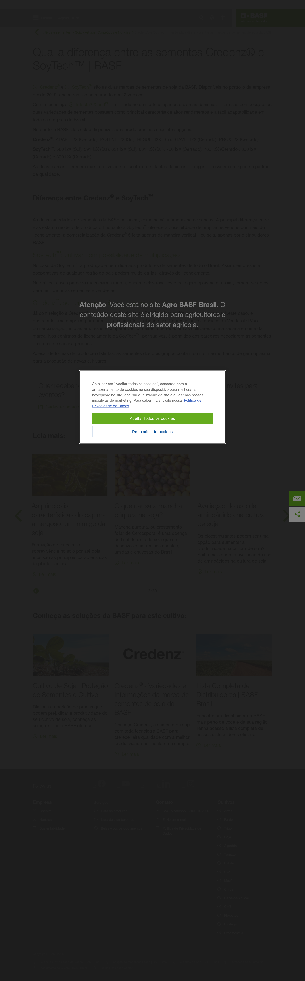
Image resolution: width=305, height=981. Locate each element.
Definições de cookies (152, 431)
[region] (152, 407)
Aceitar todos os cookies (152, 418)
